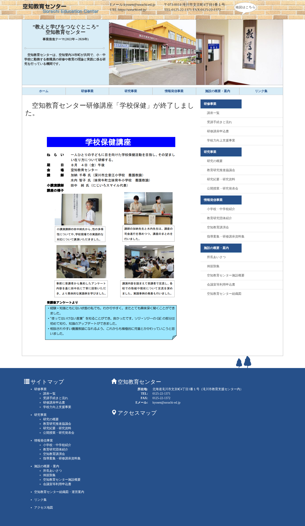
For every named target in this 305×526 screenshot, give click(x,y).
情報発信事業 (43, 440)
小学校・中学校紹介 (221, 209)
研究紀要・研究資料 (221, 179)
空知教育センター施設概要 (225, 275)
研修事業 (40, 389)
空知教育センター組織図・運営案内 (59, 492)
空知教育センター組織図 (224, 293)
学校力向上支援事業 (221, 140)
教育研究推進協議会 (221, 170)
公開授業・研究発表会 (222, 188)
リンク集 (40, 499)
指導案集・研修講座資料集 (225, 236)
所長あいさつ (216, 257)
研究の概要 (215, 161)
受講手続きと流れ (219, 122)
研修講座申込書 (218, 131)
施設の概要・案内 (46, 466)
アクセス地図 (43, 507)
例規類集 (213, 266)
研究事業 (40, 415)
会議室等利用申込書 (221, 284)
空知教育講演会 (218, 227)
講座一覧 (213, 113)
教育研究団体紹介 (219, 218)
